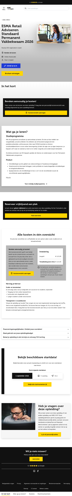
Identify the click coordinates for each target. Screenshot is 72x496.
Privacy (19, 483)
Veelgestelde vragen (8, 483)
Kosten (32, 494)
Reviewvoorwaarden (55, 483)
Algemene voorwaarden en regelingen (35, 483)
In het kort (6, 494)
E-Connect (34, 488)
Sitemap (26, 488)
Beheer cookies (44, 488)
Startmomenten (44, 494)
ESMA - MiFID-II (6, 20)
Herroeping (67, 483)
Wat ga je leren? (19, 494)
